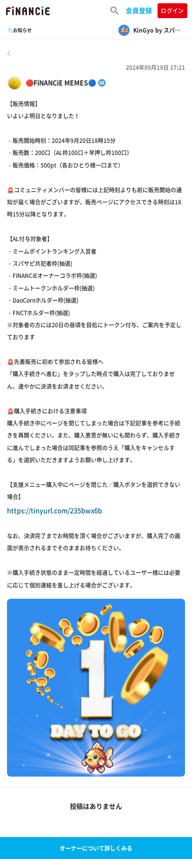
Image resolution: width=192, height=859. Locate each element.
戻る (9, 53)
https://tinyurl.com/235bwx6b (54, 510)
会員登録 (139, 10)
